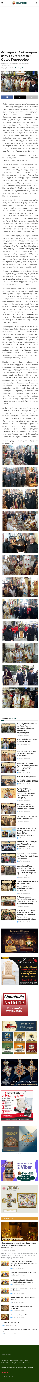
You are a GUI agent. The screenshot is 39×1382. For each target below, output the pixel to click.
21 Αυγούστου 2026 (24, 922)
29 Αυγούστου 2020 (18, 1285)
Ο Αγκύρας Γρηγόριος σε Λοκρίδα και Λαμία (27, 817)
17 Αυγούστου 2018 (18, 1317)
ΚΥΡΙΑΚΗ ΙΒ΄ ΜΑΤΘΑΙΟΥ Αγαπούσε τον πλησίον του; (19, 1330)
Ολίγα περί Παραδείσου (19, 1315)
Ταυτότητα (5, 1360)
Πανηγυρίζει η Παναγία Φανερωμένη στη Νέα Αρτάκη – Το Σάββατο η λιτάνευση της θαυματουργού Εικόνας (26, 914)
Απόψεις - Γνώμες (7, 881)
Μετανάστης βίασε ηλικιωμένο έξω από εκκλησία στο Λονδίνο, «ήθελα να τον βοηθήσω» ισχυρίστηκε (27, 870)
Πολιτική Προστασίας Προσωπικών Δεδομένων (16, 1363)
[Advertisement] (19, 26)
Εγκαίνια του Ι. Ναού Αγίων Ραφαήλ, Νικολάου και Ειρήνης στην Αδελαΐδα (27, 766)
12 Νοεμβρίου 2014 (10, 1325)
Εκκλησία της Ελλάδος (10, 63)
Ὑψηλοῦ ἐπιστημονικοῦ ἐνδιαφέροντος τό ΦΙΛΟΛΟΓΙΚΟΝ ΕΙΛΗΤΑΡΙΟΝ (27, 778)
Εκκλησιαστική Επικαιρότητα (13, 1239)
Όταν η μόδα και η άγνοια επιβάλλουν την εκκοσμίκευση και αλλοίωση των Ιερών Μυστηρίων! (27, 886)
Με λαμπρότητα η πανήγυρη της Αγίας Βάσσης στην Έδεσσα (25, 806)
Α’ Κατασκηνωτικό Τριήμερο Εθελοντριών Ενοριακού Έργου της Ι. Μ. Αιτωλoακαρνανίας (27, 900)
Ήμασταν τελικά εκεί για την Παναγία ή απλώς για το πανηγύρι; (27, 856)
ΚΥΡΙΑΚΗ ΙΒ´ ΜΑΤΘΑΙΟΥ (10, 1323)
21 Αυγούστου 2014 (10, 1334)
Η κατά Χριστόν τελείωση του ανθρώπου (21, 1307)
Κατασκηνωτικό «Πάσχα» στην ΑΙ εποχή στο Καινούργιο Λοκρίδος (27, 843)
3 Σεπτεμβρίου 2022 (8, 1250)
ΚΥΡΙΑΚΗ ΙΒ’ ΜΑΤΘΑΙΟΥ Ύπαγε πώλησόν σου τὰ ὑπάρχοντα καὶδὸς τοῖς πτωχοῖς (23, 1264)
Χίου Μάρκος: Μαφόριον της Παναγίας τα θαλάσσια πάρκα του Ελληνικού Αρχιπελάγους (26, 728)
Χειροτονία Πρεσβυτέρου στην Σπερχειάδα (27, 740)
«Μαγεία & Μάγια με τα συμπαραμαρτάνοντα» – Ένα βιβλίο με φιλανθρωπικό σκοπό (27, 831)
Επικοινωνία (14, 1360)
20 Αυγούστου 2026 (24, 906)
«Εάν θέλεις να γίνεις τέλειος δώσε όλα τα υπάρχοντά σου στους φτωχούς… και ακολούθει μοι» (18, 1245)
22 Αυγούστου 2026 (24, 735)
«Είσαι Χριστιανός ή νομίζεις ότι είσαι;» (22, 1298)
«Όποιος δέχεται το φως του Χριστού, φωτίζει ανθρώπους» (26, 753)
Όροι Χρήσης (24, 1360)
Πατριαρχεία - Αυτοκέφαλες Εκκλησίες (6, 764)
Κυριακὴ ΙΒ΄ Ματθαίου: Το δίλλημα (23, 1272)
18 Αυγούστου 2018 (18, 1311)
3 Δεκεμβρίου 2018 (7, 68)
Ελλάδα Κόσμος (7, 829)
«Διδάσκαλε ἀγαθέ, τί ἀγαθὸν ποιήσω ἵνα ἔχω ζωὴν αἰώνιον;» (22, 1281)
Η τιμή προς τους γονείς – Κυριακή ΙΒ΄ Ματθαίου (23, 1290)
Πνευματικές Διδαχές (8, 789)
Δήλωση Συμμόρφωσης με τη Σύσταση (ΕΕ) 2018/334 (17, 1367)
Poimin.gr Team (20, 68)
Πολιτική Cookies (7, 1365)
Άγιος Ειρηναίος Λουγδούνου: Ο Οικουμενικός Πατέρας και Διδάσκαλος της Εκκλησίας (26, 793)
